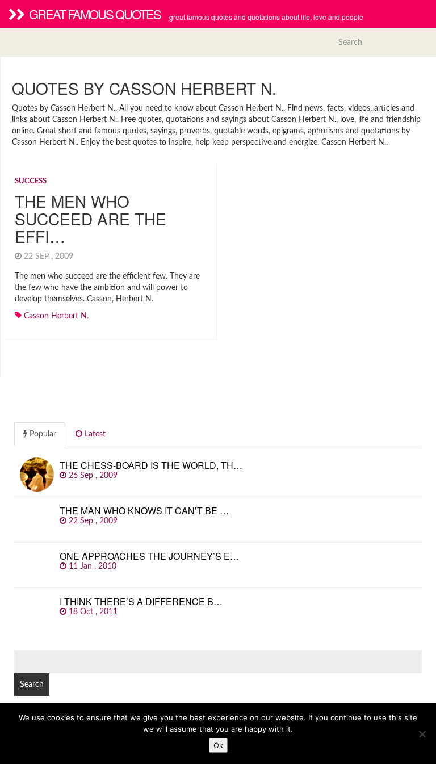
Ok (218, 745)
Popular (41, 434)
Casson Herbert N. (56, 316)
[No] (421, 734)
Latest (94, 434)
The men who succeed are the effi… (90, 218)
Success (31, 181)
